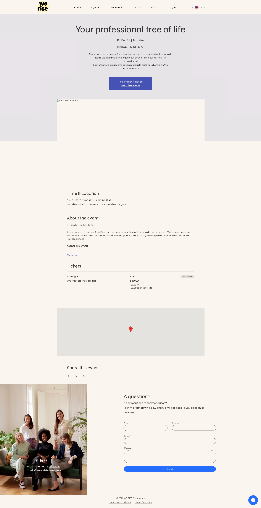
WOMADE (54, 466)
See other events (130, 85)
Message (128, 448)
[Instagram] (46, 460)
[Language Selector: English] (198, 7)
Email (126, 436)
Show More (73, 255)
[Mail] (28, 470)
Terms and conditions (120, 502)
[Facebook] (37, 460)
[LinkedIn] (41, 460)
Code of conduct (143, 502)
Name (127, 423)
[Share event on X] (75, 376)
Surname (176, 423)
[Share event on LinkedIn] (83, 376)
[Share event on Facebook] (68, 376)
